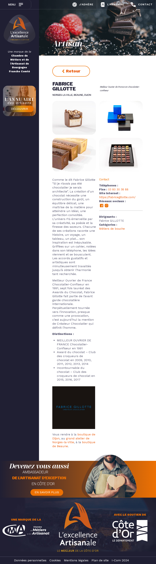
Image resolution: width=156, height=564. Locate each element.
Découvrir (19, 109)
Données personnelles (30, 560)
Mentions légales (76, 560)
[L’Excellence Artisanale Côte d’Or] (19, 30)
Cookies (55, 560)
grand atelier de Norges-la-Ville (70, 440)
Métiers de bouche (112, 228)
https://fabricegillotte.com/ (117, 197)
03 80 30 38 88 (118, 189)
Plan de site (100, 560)
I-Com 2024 (120, 560)
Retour (73, 71)
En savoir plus (47, 492)
